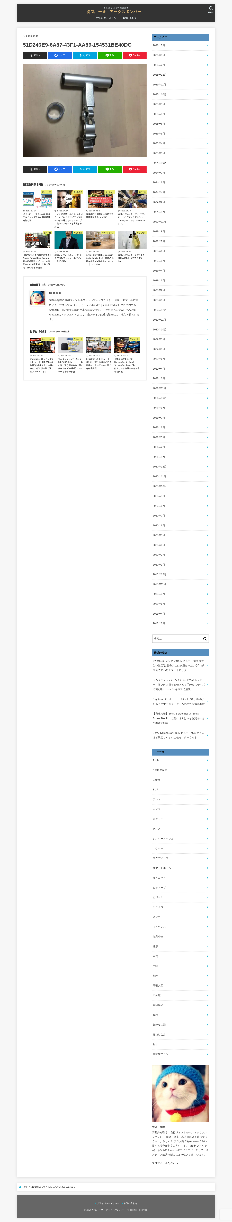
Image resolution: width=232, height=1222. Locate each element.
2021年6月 (159, 427)
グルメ (156, 828)
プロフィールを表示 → (165, 1163)
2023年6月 (159, 251)
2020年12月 (159, 466)
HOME (25, 1187)
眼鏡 (155, 1015)
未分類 (156, 995)
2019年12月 (159, 574)
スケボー (158, 848)
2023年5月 (159, 261)
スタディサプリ (162, 858)
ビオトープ (159, 887)
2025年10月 (159, 94)
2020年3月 (159, 554)
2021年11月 (159, 388)
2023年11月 (159, 221)
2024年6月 (159, 182)
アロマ (156, 799)
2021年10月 (159, 398)
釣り (155, 1044)
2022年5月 (159, 359)
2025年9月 (159, 104)
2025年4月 (159, 143)
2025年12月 (159, 74)
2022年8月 (159, 349)
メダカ (156, 917)
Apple (156, 760)
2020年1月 (159, 564)
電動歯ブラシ (160, 1054)
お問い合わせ (129, 18)
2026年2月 (159, 65)
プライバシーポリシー (107, 18)
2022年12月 (159, 310)
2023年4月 (159, 270)
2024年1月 (159, 212)
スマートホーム (162, 868)
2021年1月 (159, 457)
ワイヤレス (159, 926)
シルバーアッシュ (163, 838)
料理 (155, 975)
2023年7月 (159, 241)
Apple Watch (160, 770)
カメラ (156, 809)
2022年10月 (159, 329)
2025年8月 (159, 114)
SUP (155, 789)
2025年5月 (159, 133)
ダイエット (159, 877)
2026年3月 (159, 55)
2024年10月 (159, 163)
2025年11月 (159, 84)
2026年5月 (159, 45)
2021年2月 (159, 447)
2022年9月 (159, 339)
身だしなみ (159, 1034)
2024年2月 (159, 202)
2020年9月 (159, 496)
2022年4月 (159, 368)
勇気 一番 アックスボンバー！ (116, 12)
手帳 (155, 966)
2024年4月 (159, 192)
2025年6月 (159, 123)
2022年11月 (159, 319)
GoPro (156, 780)
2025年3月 (159, 153)
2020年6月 (159, 525)
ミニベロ (158, 907)
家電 (155, 956)
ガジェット (159, 819)
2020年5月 (159, 535)
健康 (155, 946)
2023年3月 (159, 280)
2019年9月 (159, 594)
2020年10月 (159, 486)
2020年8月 (159, 506)
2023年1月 (159, 300)
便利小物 (158, 936)
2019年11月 (159, 584)
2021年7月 (159, 417)
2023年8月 (159, 231)
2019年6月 (159, 603)
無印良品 (158, 1005)
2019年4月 (159, 613)
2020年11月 (159, 476)
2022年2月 (159, 378)
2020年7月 (159, 515)
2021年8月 (159, 408)
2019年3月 (159, 623)
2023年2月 (159, 290)
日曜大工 (158, 985)
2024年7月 (159, 172)
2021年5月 (159, 437)
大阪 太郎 (158, 1126)
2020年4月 (159, 545)
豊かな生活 (159, 1024)
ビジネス (158, 897)
